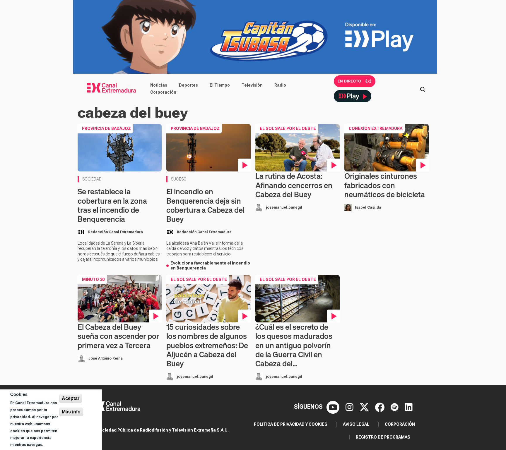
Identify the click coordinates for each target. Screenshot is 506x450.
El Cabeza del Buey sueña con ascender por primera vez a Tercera (118, 336)
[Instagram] (350, 406)
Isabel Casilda (368, 207)
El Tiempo (220, 85)
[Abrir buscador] (422, 89)
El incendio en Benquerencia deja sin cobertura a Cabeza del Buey (205, 205)
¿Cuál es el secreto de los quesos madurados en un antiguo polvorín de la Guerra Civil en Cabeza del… (293, 345)
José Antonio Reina (105, 358)
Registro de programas (383, 437)
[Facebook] (380, 406)
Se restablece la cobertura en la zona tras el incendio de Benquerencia (112, 205)
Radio (280, 85)
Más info (71, 411)
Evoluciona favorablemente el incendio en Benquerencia (210, 265)
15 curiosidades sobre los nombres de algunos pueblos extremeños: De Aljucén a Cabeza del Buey (207, 345)
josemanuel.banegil (284, 207)
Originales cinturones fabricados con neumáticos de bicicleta (384, 185)
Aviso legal (356, 424)
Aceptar (70, 398)
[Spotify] (395, 406)
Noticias (158, 85)
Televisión (252, 85)
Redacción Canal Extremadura (115, 232)
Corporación (163, 92)
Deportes (188, 85)
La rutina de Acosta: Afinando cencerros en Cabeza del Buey (293, 185)
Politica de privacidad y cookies (290, 424)
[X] (365, 406)
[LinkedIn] (409, 406)
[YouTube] (333, 406)
